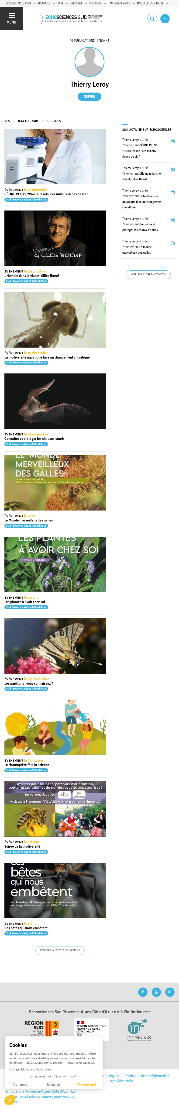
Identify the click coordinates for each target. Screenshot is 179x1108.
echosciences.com (18, 3)
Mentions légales (106, 1076)
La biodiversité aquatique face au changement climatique (47, 357)
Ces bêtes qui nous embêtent (26, 928)
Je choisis (53, 1084)
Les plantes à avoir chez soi (24, 602)
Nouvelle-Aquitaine (150, 3)
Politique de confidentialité (147, 1076)
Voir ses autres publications (60, 950)
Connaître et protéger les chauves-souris (34, 438)
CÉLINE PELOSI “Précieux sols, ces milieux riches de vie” (46, 194)
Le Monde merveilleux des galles (28, 520)
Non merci (20, 1084)
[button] (9, 1100)
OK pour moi (86, 1084)
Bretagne (76, 3)
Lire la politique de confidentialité (30, 1069)
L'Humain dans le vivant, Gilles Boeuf (31, 275)
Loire (60, 3)
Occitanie (95, 3)
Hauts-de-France (119, 3)
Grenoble (43, 3)
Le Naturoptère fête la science (26, 765)
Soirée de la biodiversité (22, 846)
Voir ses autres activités (148, 274)
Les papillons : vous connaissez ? (28, 683)
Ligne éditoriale (120, 1081)
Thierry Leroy (130, 140)
